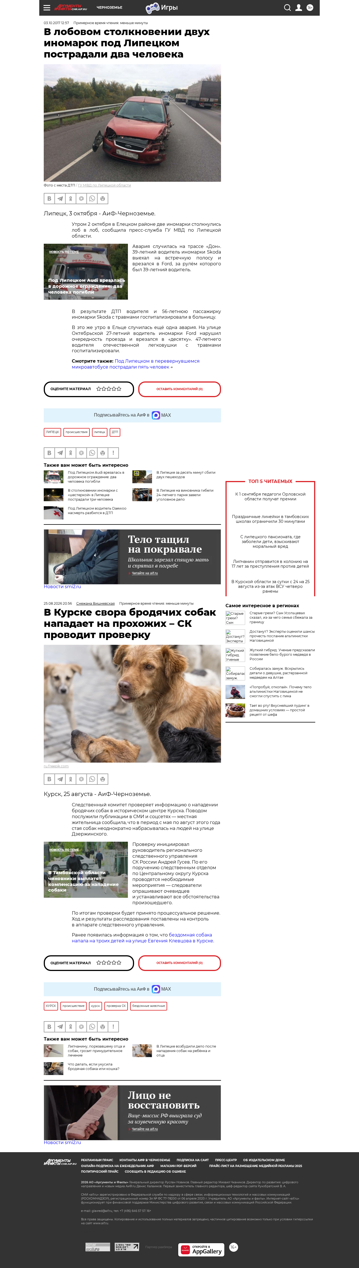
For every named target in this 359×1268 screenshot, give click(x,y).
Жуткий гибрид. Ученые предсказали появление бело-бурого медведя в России (282, 654)
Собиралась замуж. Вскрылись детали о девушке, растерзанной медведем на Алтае (278, 673)
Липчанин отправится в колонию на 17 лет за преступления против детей (270, 564)
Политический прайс (99, 1171)
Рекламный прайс (97, 1160)
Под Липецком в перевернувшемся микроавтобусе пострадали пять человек (136, 364)
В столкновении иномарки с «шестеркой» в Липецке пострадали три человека (93, 494)
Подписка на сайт (193, 1160)
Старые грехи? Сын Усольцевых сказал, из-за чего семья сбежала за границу (281, 617)
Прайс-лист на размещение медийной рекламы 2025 (255, 1166)
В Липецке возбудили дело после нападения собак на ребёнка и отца (186, 1050)
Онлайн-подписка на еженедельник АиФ (117, 1166)
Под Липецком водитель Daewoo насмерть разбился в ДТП (97, 510)
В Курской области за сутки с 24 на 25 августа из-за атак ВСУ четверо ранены (270, 586)
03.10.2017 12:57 (56, 23)
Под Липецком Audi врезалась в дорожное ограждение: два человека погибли (96, 477)
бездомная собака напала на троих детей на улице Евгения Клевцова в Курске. (143, 937)
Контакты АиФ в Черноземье (144, 1160)
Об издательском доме (264, 1160)
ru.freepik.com (56, 766)
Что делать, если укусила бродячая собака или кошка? (93, 1066)
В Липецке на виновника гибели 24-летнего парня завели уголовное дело (185, 494)
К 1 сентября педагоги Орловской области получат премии (270, 496)
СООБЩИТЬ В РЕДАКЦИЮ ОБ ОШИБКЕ (155, 1171)
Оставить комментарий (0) (180, 389)
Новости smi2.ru (62, 586)
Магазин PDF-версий (178, 1166)
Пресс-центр (226, 1160)
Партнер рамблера (158, 1247)
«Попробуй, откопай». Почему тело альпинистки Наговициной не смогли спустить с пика (281, 691)
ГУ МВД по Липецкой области (104, 185)
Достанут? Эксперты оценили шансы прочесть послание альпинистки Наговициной (282, 636)
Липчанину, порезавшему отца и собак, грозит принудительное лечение (96, 1050)
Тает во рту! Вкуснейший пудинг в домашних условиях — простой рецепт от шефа (279, 710)
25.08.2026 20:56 (58, 603)
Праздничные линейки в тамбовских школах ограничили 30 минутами (270, 519)
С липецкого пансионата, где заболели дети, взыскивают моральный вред (270, 542)
